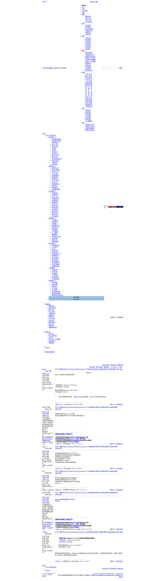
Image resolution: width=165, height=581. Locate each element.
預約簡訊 (88, 43)
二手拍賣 (55, 275)
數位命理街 (88, 70)
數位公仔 (88, 18)
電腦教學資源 (56, 189)
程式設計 (54, 185)
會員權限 (88, 114)
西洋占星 (54, 157)
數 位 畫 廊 (88, 77)
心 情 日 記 (88, 79)
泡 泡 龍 (88, 92)
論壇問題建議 (56, 293)
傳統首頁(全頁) (89, 126)
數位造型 (54, 286)
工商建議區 (56, 279)
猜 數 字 (88, 88)
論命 (83, 50)
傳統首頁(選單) (89, 130)
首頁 (83, 123)
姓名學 (54, 148)
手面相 (54, 150)
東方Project (55, 252)
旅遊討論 (55, 207)
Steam (54, 249)
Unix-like (54, 182)
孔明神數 (88, 67)
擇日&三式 (56, 155)
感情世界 (55, 195)
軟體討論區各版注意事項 (62, 438)
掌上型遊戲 (56, 264)
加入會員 (79, 397)
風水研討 (55, 153)
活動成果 (54, 284)
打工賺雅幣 (88, 121)
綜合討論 (51, 334)
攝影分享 (55, 211)
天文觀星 (55, 209)
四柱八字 (55, 144)
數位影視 (55, 214)
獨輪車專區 (55, 241)
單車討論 (55, 204)
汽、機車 (55, 232)
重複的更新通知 (50, 352)
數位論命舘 (88, 52)
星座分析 (88, 65)
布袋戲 (54, 223)
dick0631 (44, 532)
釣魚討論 (55, 205)
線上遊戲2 (55, 261)
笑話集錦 (55, 216)
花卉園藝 (54, 238)
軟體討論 (55, 179)
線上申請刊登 (89, 29)
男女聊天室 (88, 106)
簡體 (121, 206)
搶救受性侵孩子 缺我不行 (64, 434)
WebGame (55, 257)
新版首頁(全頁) (89, 124)
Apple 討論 (55, 180)
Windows (51, 337)
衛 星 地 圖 (88, 103)
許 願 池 (88, 94)
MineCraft (55, 250)
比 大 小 (88, 90)
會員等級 (88, 112)
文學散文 (55, 220)
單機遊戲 (55, 255)
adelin (43, 407)
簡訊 (83, 36)
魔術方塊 (54, 240)
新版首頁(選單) (89, 128)
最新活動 (88, 119)
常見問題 (88, 117)
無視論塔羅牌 (57, 159)
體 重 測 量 (88, 99)
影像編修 (51, 342)
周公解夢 (88, 68)
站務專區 (52, 280)
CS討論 (54, 247)
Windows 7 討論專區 (55, 339)
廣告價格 (88, 27)
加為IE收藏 (99, 367)
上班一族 (55, 196)
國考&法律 (56, 198)
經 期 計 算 (88, 97)
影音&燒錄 (52, 341)
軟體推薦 (55, 177)
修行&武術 (56, 160)
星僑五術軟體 (56, 139)
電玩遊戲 (52, 243)
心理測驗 (55, 231)
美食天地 (55, 227)
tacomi (44, 369)
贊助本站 (88, 16)
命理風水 (52, 137)
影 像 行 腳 (88, 74)
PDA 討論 (55, 173)
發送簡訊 (88, 41)
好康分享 (54, 271)
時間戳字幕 (88, 105)
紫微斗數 (55, 146)
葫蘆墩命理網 (56, 141)
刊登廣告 (88, 25)
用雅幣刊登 (88, 30)
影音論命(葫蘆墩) (90, 59)
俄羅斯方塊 (88, 85)
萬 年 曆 (88, 96)
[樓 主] (57, 404)
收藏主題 (106, 367)
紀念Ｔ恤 (88, 20)
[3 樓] (57, 490)
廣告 (83, 23)
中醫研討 (54, 162)
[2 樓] (57, 468)
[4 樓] (57, 529)
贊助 (83, 14)
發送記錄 (88, 45)
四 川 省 (88, 86)
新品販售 (54, 273)
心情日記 (54, 288)
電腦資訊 (52, 166)
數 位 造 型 (88, 76)
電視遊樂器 (56, 262)
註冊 (83, 9)
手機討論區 (55, 175)
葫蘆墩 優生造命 (90, 56)
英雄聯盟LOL (56, 254)
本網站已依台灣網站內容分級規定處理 (102, 575)
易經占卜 (55, 151)
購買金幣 (88, 40)
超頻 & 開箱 (56, 169)
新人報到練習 (56, 291)
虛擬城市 (55, 270)
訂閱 (114, 206)
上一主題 (113, 367)
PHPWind (50, 573)
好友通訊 (88, 47)
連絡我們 (118, 575)
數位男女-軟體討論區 (76, 437)
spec (43, 471)
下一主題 (119, 367)
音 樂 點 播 (88, 101)
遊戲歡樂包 (56, 245)
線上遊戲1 (55, 259)
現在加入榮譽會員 (74, 441)
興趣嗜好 (52, 218)
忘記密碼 (84, 11)
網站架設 (55, 187)
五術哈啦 (55, 164)
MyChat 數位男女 (51, 135)
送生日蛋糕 (88, 83)
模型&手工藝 (56, 236)
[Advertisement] (114, 360)
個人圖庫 (54, 289)
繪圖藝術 (55, 222)
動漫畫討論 (56, 225)
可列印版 (92, 367)
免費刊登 (88, 32)
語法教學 (88, 115)
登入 (83, 7)
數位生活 (55, 171)
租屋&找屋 (55, 277)
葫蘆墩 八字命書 (90, 58)
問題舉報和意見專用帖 (78, 440)
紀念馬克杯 (88, 21)
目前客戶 (88, 34)
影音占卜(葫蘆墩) (90, 61)
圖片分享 (55, 213)
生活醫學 (55, 200)
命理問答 (55, 142)
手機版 (110, 206)
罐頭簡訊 (88, 49)
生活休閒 (52, 191)
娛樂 (83, 72)
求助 (83, 108)
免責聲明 (87, 575)
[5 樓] (57, 561)
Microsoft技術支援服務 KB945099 (65, 499)
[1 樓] (57, 444)
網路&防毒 (56, 184)
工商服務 (52, 268)
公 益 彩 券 (88, 81)
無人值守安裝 (53, 335)
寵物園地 (54, 234)
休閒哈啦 (55, 193)
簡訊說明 (88, 38)
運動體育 (55, 202)
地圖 (118, 206)
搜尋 (83, 12)
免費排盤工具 (89, 54)
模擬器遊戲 (56, 266)
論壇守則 (88, 110)
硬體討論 (55, 168)
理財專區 (54, 229)
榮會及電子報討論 (57, 295)
